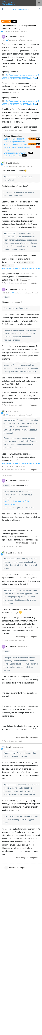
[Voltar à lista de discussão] (2, 9)
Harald (7, 297)
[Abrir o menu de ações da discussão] (39, 9)
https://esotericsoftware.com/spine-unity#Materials (21, 268)
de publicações (20, 9)
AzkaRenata (10, 177)
